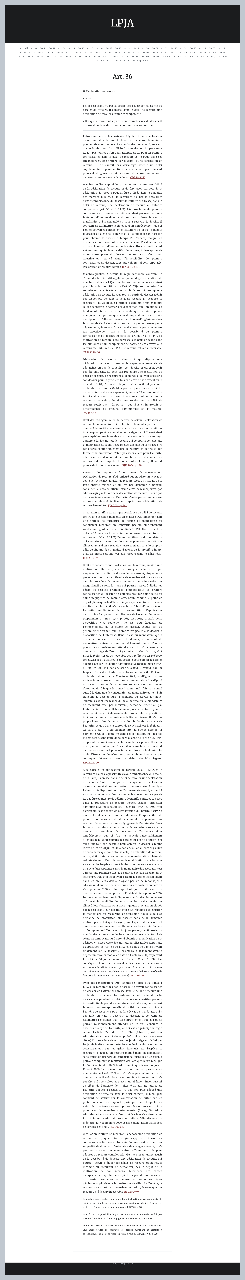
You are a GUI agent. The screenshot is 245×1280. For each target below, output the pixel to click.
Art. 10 (33, 48)
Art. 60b (156, 56)
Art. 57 (97, 56)
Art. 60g (211, 56)
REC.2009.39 (116, 1126)
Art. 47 (203, 52)
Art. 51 (40, 56)
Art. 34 (79, 52)
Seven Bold (130, 1264)
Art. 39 (127, 52)
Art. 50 (30, 56)
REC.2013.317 (90, 557)
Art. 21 (155, 48)
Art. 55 (77, 56)
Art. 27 (212, 48)
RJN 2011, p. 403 (131, 266)
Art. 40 (145, 52)
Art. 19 (127, 48)
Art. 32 (60, 52)
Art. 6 (125, 56)
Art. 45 (193, 52)
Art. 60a (145, 56)
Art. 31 (50, 52)
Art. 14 (81, 48)
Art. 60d (178, 56)
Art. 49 (222, 52)
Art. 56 (87, 56)
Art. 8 (118, 60)
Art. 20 (145, 48)
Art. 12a (61, 48)
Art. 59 (116, 56)
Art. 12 (52, 48)
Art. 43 (174, 52)
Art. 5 (21, 56)
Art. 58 (106, 56)
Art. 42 (164, 52)
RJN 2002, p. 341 (117, 505)
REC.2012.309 (91, 762)
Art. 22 (164, 48)
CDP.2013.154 (137, 177)
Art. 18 (118, 48)
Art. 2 (136, 48)
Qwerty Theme (117, 1264)
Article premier (141, 60)
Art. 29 (23, 52)
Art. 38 (117, 52)
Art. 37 (107, 52)
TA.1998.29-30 (91, 352)
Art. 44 (183, 52)
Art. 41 (155, 52)
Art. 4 (136, 52)
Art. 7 (109, 60)
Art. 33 (69, 52)
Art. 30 (41, 52)
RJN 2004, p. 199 (132, 465)
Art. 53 (58, 56)
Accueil (24, 48)
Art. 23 (174, 48)
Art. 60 (134, 56)
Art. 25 (193, 48)
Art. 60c (167, 56)
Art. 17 (109, 48)
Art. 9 (127, 60)
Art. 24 (183, 48)
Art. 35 (88, 52)
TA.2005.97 (89, 412)
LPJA (122, 22)
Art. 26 (202, 48)
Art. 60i (100, 60)
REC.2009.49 (131, 1191)
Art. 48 (212, 52)
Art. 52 (49, 56)
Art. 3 (32, 52)
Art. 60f (200, 56)
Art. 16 (99, 48)
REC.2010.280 (138, 975)
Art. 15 (90, 48)
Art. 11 (43, 48)
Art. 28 (221, 48)
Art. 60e (189, 56)
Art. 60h (222, 56)
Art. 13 (72, 48)
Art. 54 (68, 56)
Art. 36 (98, 52)
